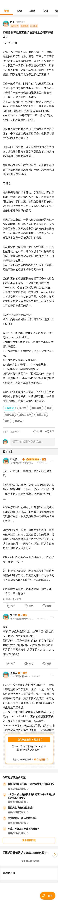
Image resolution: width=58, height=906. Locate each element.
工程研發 (9, 408)
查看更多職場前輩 (30, 861)
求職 (49, 408)
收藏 (39, 431)
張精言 (13, 673)
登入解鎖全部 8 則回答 (29, 739)
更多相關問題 (29, 840)
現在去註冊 (39, 759)
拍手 (13, 605)
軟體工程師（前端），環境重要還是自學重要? (31, 784)
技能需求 (36, 408)
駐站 (32, 11)
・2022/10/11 (41, 463)
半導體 (22, 408)
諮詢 (45, 11)
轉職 (7, 421)
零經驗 (18, 421)
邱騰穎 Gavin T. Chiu (16, 459)
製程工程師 (25, 414)
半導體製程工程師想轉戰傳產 (22, 818)
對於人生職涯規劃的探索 (20, 807)
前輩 (19, 11)
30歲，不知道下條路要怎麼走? (23, 828)
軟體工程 (41, 414)
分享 (52, 431)
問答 (6, 11)
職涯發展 (9, 414)
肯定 (31, 605)
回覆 (49, 605)
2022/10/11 (20, 22)
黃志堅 (13, 615)
